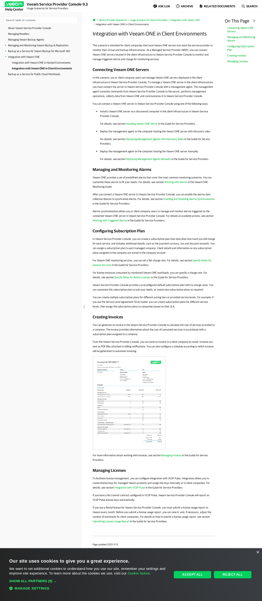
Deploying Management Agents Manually (148, 159)
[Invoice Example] (129, 402)
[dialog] (131, 574)
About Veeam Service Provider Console (29, 28)
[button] (88, 581)
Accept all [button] (192, 574)
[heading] (154, 69)
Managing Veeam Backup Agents (26, 39)
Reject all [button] (233, 574)
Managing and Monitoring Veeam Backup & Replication (38, 45)
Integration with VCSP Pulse (129, 487)
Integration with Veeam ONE (24, 56)
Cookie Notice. (139, 573)
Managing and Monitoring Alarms (241, 39)
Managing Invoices (171, 455)
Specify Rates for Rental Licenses (132, 277)
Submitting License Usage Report (111, 521)
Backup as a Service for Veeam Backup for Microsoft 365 (39, 51)
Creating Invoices (236, 55)
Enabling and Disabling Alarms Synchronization (189, 198)
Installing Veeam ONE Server (142, 123)
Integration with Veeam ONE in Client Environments (42, 68)
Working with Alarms (175, 182)
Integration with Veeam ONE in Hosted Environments (41, 62)
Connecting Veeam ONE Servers (240, 29)
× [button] (257, 552)
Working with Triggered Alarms (110, 220)
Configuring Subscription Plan (240, 48)
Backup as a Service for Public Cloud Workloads (34, 74)
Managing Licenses (237, 61)
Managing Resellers (18, 33)
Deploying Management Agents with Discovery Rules (155, 139)
